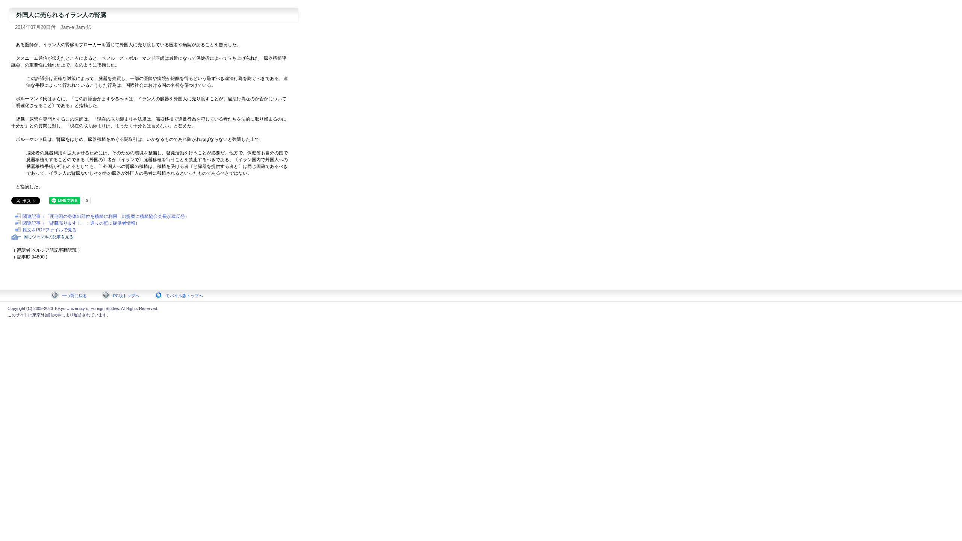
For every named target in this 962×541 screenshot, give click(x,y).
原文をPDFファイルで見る (50, 230)
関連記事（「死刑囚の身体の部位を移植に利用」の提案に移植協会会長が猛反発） (106, 216)
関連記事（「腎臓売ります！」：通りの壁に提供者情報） (81, 223)
